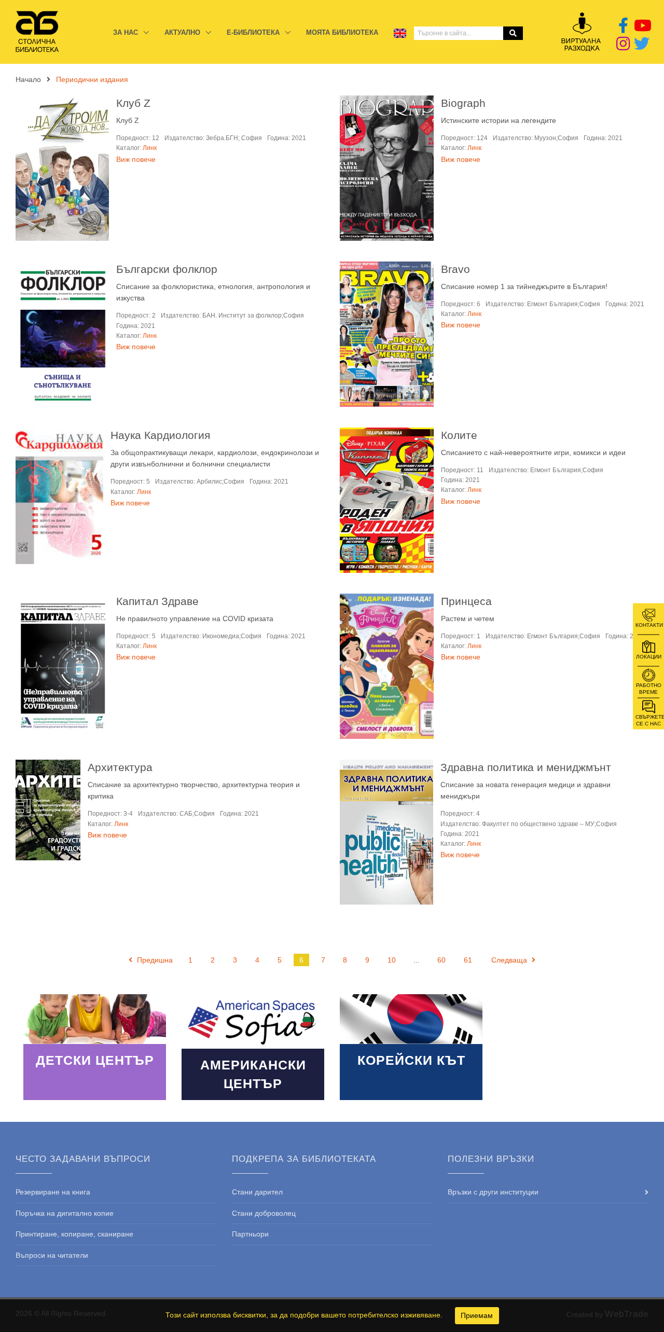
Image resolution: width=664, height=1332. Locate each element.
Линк (150, 148)
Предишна (154, 960)
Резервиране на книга (53, 1192)
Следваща (510, 960)
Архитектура (120, 767)
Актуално (183, 32)
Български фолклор (166, 269)
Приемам (477, 1315)
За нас (126, 32)
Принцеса (466, 601)
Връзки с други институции (493, 1192)
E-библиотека (254, 32)
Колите (459, 435)
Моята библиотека (342, 32)
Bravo (455, 269)
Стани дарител (257, 1192)
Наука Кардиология (160, 435)
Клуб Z (133, 103)
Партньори (250, 1234)
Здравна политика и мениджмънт (525, 767)
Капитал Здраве (157, 601)
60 (441, 960)
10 (392, 960)
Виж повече (136, 159)
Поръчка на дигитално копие (65, 1213)
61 (468, 960)
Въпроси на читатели (52, 1255)
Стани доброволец (264, 1213)
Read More (94, 1047)
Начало (28, 79)
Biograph (463, 103)
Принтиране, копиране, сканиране (74, 1234)
